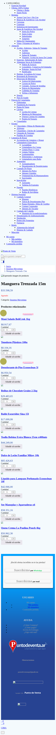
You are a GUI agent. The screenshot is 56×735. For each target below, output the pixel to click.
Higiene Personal (18, 194)
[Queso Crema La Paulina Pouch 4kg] (2, 523)
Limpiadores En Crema (31, 147)
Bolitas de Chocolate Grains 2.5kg (19, 390)
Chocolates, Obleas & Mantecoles (31, 126)
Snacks (20, 95)
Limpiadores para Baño (31, 159)
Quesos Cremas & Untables (33, 116)
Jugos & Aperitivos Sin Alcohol (30, 29)
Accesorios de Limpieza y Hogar (30, 140)
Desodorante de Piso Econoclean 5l (19, 367)
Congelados (21, 121)
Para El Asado (22, 98)
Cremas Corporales (30, 206)
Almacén (15, 46)
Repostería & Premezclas (27, 76)
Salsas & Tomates (29, 55)
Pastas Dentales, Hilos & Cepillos (35, 204)
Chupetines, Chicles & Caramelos (30, 131)
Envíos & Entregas (30, 630)
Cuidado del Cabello (25, 211)
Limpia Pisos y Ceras (30, 150)
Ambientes (21, 161)
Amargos (25, 39)
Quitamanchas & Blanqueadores (35, 176)
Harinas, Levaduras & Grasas (29, 74)
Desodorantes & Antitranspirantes (30, 216)
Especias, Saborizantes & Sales (29, 60)
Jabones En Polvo (29, 171)
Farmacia (20, 223)
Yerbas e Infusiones (30, 93)
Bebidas (14, 15)
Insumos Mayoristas (14, 269)
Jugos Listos (27, 34)
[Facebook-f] (21, 666)
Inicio (8, 266)
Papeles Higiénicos (30, 190)
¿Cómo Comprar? (30, 625)
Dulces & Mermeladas (31, 88)
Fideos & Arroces (29, 65)
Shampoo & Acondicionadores (34, 213)
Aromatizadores (28, 164)
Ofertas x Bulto (23, 10)
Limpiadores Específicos (27, 142)
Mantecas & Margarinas (32, 114)
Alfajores (20, 128)
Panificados (26, 72)
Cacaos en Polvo (29, 83)
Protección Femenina (25, 220)
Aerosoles (26, 183)
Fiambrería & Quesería (26, 105)
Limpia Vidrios (28, 152)
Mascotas (15, 232)
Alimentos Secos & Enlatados (29, 62)
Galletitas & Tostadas (30, 90)
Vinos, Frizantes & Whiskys (28, 43)
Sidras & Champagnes (26, 41)
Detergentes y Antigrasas (32, 157)
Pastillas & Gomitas (25, 135)
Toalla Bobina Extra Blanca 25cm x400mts (24, 437)
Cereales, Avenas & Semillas (33, 86)
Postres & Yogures (29, 119)
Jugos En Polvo (28, 31)
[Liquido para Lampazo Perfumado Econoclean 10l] (2, 473)
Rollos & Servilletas (30, 192)
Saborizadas (27, 36)
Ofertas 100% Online (20, 8)
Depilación (21, 218)
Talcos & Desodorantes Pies (33, 201)
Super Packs (22, 13)
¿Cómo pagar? (31, 627)
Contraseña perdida (14, 244)
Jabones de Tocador (30, 209)
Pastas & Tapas (23, 107)
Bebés (14, 225)
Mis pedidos (16, 239)
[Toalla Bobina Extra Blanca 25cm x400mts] (2, 432)
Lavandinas (26, 145)
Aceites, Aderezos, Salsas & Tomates (32, 48)
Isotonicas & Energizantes (27, 27)
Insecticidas (21, 180)
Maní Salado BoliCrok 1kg (15, 319)
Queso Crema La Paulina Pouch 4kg (20, 528)
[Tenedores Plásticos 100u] (2, 337)
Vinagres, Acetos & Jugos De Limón (37, 57)
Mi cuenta (10, 237)
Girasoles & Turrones (25, 133)
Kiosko (14, 124)
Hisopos (25, 199)
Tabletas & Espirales (30, 185)
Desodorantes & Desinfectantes (35, 166)
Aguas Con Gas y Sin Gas (27, 17)
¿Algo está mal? (30, 632)
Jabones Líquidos (29, 173)
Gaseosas (20, 24)
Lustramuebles (28, 154)
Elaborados (21, 102)
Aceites (25, 50)
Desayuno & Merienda (26, 79)
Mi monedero (17, 241)
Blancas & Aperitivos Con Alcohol (31, 20)
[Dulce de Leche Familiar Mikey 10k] (2, 450)
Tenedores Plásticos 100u (14, 342)
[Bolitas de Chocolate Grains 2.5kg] (2, 385)
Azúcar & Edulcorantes (31, 81)
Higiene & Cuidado (25, 230)
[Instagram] (28, 666)
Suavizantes (27, 178)
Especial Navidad (18, 5)
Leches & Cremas (29, 112)
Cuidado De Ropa (24, 168)
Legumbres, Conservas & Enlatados (36, 67)
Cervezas (20, 22)
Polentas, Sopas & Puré (31, 69)
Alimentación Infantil (25, 227)
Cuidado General (24, 197)
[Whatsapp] (34, 666)
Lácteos (20, 109)
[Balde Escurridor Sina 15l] (2, 409)
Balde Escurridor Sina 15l (15, 414)
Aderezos (26, 53)
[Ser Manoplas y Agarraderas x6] (2, 499)
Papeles (20, 187)
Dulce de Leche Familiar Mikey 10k (20, 455)
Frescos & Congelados (20, 100)
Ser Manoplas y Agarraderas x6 (18, 504)
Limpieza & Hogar (19, 138)
